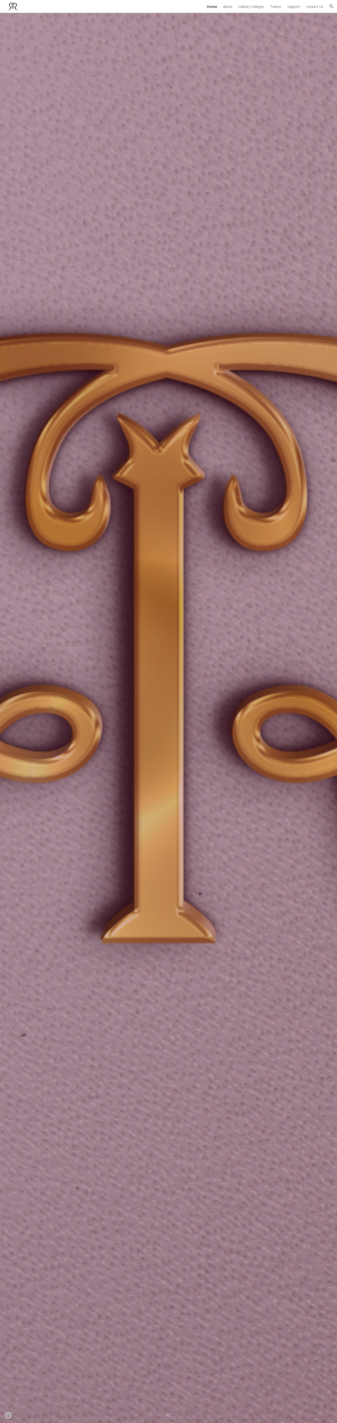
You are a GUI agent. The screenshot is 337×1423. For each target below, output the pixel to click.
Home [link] (212, 6)
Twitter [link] (276, 6)
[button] (331, 6)
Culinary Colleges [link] (251, 6)
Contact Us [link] (314, 6)
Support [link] (293, 6)
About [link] (227, 6)
